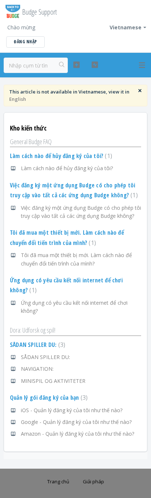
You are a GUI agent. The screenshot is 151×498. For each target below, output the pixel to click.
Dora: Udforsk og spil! (32, 330)
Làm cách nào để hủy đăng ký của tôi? (60, 156)
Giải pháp (93, 481)
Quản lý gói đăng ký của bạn (48, 397)
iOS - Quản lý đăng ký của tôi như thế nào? (71, 410)
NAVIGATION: (37, 368)
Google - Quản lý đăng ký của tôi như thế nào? (76, 421)
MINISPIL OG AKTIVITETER (53, 380)
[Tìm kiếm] (61, 65)
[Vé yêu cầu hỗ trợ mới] (76, 65)
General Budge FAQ (31, 141)
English (17, 99)
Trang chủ (58, 481)
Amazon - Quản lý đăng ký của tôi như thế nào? (77, 433)
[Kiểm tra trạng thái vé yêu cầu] (95, 65)
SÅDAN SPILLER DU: (36, 345)
